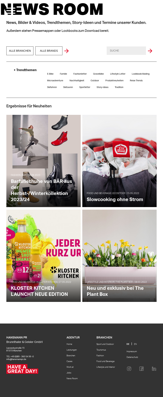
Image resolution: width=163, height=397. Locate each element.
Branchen (71, 356)
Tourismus (101, 350)
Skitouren (68, 87)
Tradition (119, 87)
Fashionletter (80, 74)
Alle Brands (49, 50)
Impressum (132, 352)
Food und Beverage (105, 361)
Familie (63, 74)
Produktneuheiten (114, 81)
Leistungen (72, 350)
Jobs (69, 373)
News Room (72, 379)
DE (128, 344)
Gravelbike (98, 74)
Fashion (100, 356)
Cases (69, 361)
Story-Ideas (102, 87)
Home (69, 344)
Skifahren (52, 87)
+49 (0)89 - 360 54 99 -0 (22, 357)
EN (135, 344)
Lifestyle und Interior (105, 367)
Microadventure (55, 81)
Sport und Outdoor (105, 344)
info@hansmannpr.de (16, 359)
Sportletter (84, 87)
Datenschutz (132, 357)
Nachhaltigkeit (77, 81)
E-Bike (50, 74)
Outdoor (95, 81)
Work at (70, 367)
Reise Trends (136, 81)
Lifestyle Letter (117, 74)
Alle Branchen (20, 50)
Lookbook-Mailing (140, 74)
